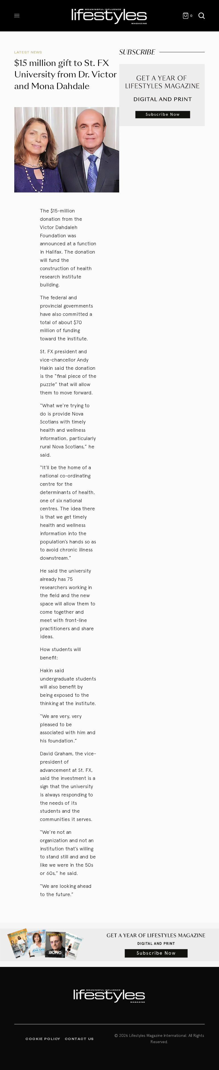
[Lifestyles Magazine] (109, 16)
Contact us (79, 1038)
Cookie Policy (42, 1038)
